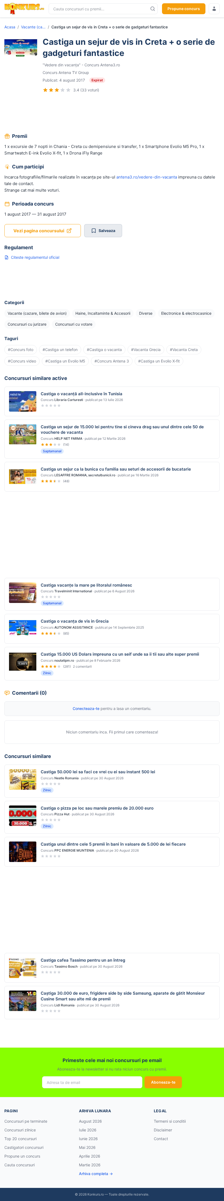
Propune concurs (183, 8)
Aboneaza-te (163, 1082)
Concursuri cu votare (73, 324)
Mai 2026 (87, 1147)
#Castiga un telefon (60, 349)
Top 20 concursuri (20, 1138)
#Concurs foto (20, 349)
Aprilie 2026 (89, 1156)
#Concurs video (22, 361)
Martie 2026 (90, 1165)
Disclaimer (163, 1130)
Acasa (9, 27)
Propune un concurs (22, 1156)
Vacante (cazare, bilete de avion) (33, 27)
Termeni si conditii (170, 1121)
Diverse (145, 313)
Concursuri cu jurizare (27, 324)
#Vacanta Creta (184, 349)
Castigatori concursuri (23, 1147)
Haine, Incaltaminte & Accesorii (102, 313)
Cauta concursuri (19, 1165)
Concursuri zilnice (20, 1130)
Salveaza (107, 230)
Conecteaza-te (86, 708)
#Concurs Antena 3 (112, 361)
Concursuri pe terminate (25, 1121)
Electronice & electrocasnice (186, 313)
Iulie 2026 (87, 1130)
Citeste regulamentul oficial (35, 257)
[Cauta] (152, 8)
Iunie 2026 (88, 1138)
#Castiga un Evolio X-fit (159, 361)
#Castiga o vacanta (104, 349)
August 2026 (90, 1121)
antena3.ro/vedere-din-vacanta (146, 177)
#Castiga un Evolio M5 (65, 361)
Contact (161, 1138)
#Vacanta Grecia (146, 349)
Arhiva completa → (96, 1173)
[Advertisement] (112, 113)
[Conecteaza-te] (214, 8)
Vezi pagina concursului (38, 230)
